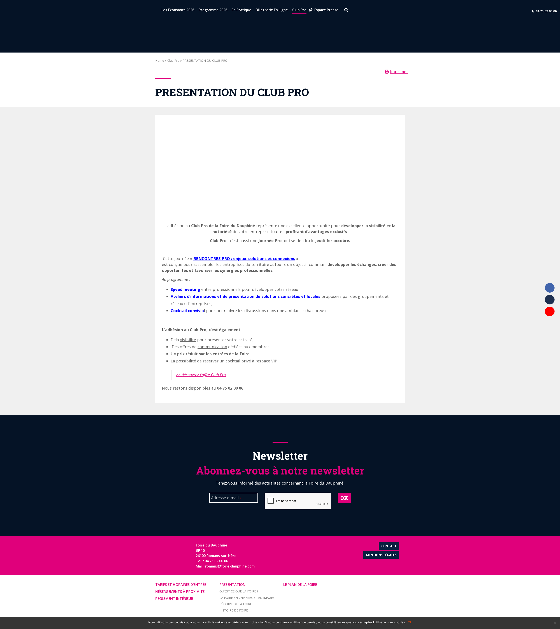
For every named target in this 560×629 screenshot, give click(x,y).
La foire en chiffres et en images (247, 598)
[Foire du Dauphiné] (11, 11)
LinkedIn (550, 299)
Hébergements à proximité (180, 591)
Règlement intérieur (174, 598)
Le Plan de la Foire (300, 584)
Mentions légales (381, 555)
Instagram (550, 323)
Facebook (550, 288)
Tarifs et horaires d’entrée (180, 584)
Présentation (232, 584)
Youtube (550, 311)
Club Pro (173, 60)
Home (159, 60)
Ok (410, 622)
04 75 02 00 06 (546, 11)
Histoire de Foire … (235, 610)
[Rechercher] (345, 11)
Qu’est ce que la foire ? (238, 591)
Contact (389, 546)
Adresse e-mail (226, 498)
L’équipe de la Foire (235, 604)
